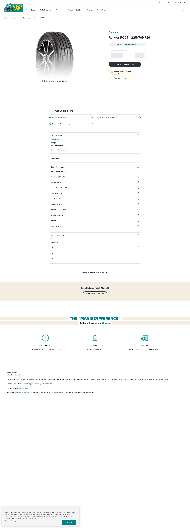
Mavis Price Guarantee (95, 294)
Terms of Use (31, 516)
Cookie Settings (10, 521)
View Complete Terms (15, 375)
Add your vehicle (120, 78)
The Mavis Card (22, 388)
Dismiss (69, 522)
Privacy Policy (20, 516)
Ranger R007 (38, 18)
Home (6, 18)
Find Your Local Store (125, 64)
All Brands (15, 18)
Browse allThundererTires (61, 150)
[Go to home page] (13, 8)
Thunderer (26, 18)
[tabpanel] (95, 199)
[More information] (92, 117)
